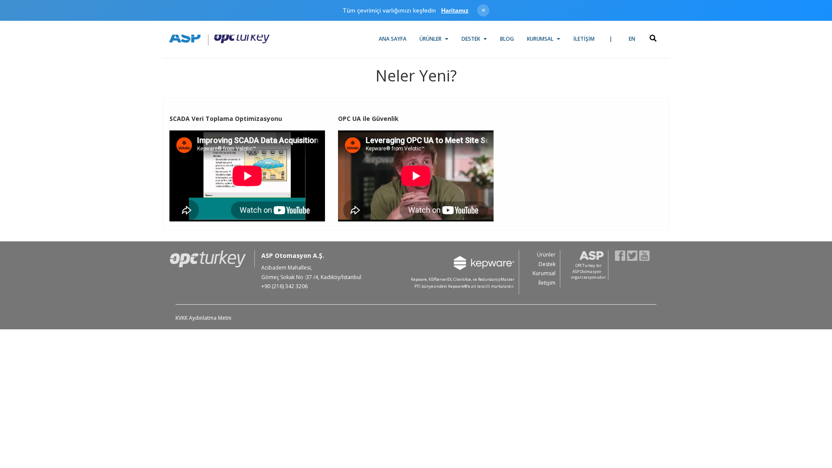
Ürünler (431, 38)
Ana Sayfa (392, 38)
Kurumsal (541, 38)
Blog (507, 38)
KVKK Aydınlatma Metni (203, 318)
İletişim (584, 38)
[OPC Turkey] (219, 37)
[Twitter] (632, 255)
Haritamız (454, 10)
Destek (471, 38)
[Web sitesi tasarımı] (653, 288)
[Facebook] (620, 255)
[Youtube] (644, 255)
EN (632, 38)
